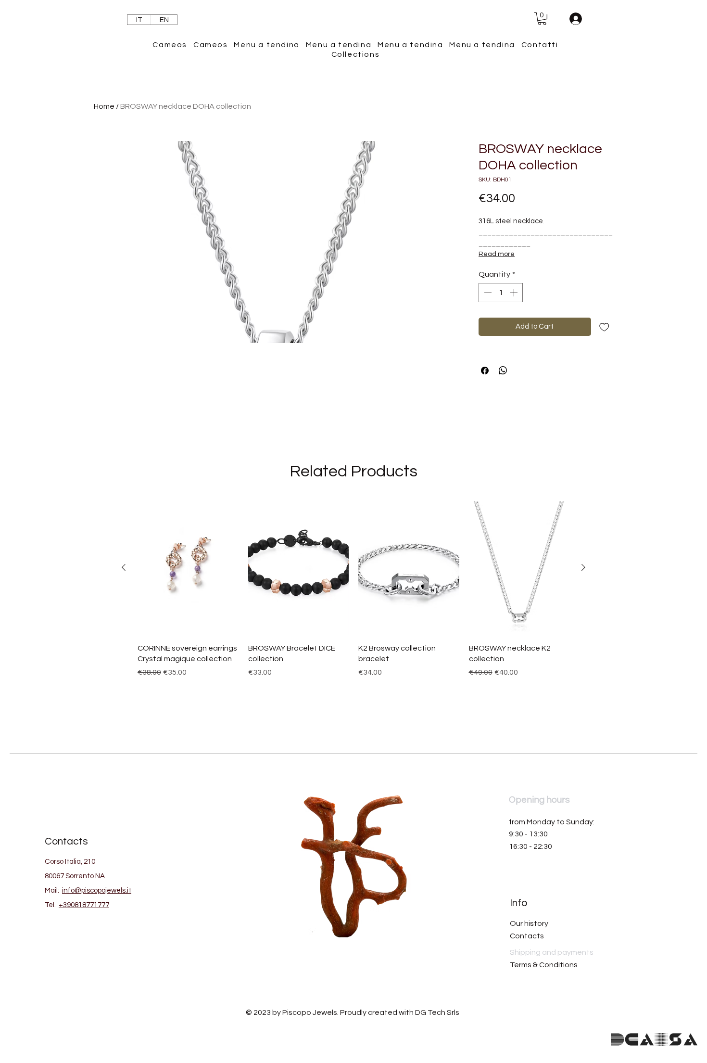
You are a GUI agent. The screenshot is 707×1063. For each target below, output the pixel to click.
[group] (353, 608)
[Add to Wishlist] (604, 327)
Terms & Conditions (544, 965)
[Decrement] (486, 292)
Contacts (527, 936)
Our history (529, 923)
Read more (497, 254)
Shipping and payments (551, 952)
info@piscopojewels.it (96, 890)
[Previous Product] (123, 567)
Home (104, 106)
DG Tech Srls (437, 1012)
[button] (542, 18)
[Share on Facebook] (485, 370)
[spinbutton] (500, 292)
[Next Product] (583, 567)
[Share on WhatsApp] (503, 370)
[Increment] (514, 292)
